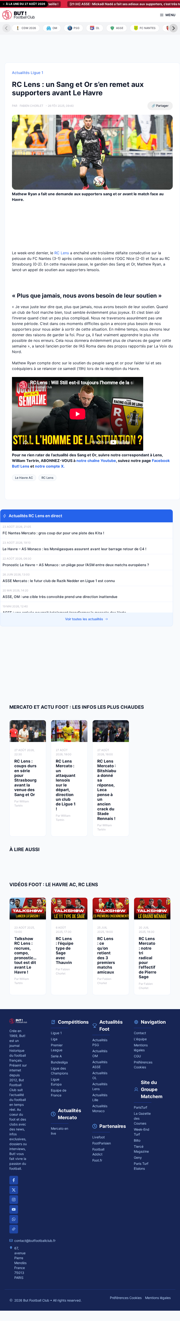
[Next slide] (173, 28)
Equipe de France (58, 1092)
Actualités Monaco (99, 1108)
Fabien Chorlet (31, 105)
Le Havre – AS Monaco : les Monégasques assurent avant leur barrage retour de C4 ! (74, 549)
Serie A (56, 1056)
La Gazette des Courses (142, 1118)
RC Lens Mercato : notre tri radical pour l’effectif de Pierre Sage (147, 957)
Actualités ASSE (99, 1064)
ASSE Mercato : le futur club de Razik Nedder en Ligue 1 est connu (59, 581)
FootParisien (101, 1143)
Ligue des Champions (59, 1070)
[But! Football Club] (18, 15)
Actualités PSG (99, 1042)
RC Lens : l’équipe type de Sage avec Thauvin (64, 950)
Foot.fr (97, 1160)
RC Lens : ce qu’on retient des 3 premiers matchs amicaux (106, 955)
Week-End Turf (141, 1131)
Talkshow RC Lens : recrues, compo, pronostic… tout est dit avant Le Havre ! (25, 955)
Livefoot (98, 1137)
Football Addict (98, 1151)
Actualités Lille (99, 1097)
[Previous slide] (6, 28)
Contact (140, 1033)
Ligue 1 (56, 1033)
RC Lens (61, 253)
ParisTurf (140, 1107)
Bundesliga (59, 1062)
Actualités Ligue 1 (27, 72)
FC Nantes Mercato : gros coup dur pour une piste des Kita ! (53, 533)
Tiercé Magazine (141, 1148)
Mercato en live (59, 1130)
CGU (137, 1056)
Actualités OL (99, 1075)
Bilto (137, 1140)
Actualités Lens (99, 1086)
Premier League (57, 1047)
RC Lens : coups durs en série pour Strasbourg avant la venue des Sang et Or (25, 778)
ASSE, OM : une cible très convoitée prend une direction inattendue (60, 596)
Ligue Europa (56, 1081)
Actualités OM (99, 1053)
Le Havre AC (24, 478)
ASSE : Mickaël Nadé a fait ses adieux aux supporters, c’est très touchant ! (115, 4)
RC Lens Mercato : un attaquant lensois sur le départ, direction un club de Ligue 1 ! (65, 785)
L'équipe (140, 1039)
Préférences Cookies (126, 1298)
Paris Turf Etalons (141, 1166)
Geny (138, 1157)
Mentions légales (141, 1047)
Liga (54, 1039)
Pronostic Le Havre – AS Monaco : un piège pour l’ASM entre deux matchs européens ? (76, 565)
